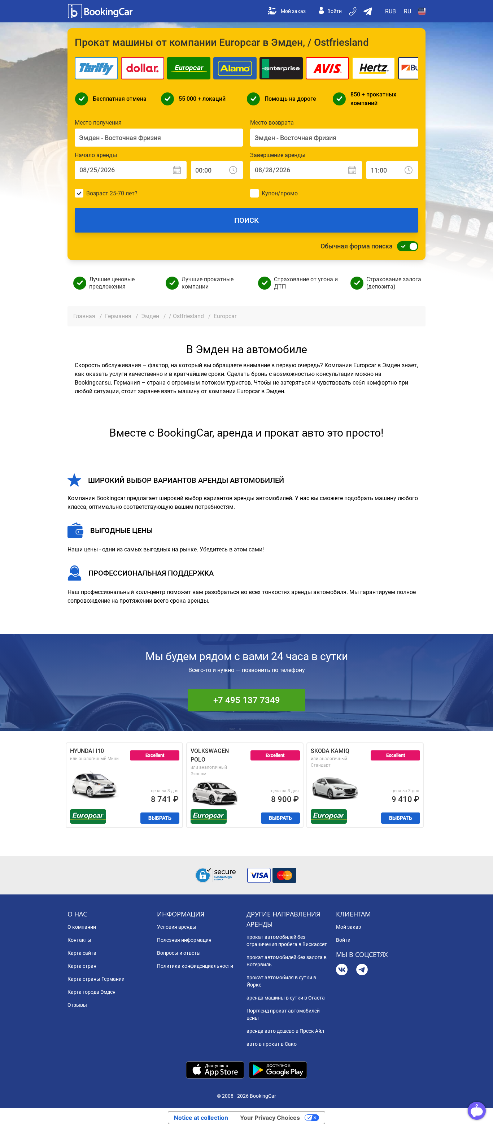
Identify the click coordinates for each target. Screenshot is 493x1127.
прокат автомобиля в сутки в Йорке (281, 981)
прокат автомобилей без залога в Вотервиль (287, 960)
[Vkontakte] (342, 970)
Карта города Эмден (91, 992)
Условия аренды (176, 927)
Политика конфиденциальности (195, 966)
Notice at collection (201, 1117)
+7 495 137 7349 (246, 700)
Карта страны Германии (96, 979)
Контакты (79, 940)
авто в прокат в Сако (272, 1044)
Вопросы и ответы (179, 953)
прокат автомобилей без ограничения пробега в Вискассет (287, 940)
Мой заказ (293, 11)
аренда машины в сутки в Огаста (286, 998)
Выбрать (159, 818)
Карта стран (81, 966)
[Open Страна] (422, 11)
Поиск (246, 220)
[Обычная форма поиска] (406, 246)
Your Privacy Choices (270, 1117)
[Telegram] (362, 970)
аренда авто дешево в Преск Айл (285, 1031)
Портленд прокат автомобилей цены (283, 1014)
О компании (81, 927)
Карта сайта (81, 953)
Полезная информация (184, 940)
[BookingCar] (101, 11)
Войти (334, 11)
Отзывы (77, 1005)
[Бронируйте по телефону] (353, 11)
